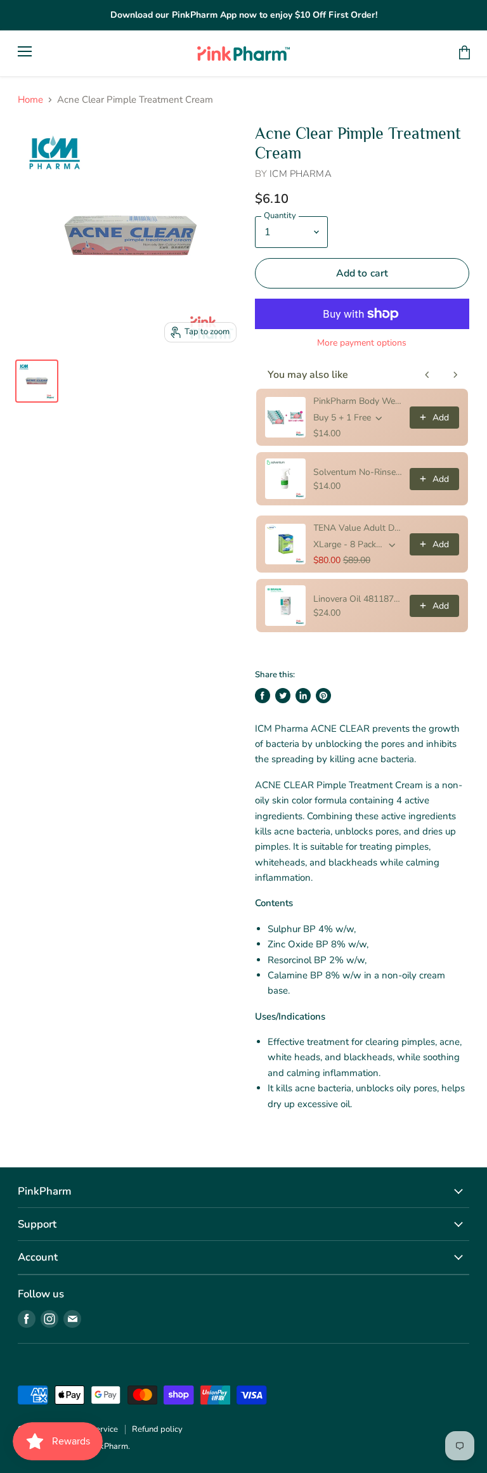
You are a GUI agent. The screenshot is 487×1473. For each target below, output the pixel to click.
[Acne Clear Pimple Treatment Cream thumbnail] (36, 381)
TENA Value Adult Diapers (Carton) (357, 528)
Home (30, 99)
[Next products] (455, 375)
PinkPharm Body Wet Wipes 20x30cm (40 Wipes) (357, 401)
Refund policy (157, 1429)
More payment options (361, 343)
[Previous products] (427, 375)
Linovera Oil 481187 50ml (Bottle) (357, 599)
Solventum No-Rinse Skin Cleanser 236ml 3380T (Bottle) (357, 472)
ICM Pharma (300, 173)
